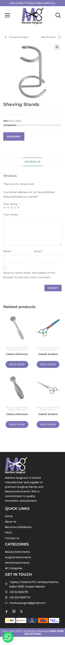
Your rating (11, 204)
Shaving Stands (51, 125)
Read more (17, 364)
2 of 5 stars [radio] (8, 207)
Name (8, 251)
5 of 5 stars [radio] (18, 207)
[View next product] (59, 37)
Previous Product (18, 37)
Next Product (48, 37)
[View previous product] (5, 37)
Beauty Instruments (29, 125)
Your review (11, 214)
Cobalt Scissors (48, 349)
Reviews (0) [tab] (32, 161)
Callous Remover (17, 349)
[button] (7, 15)
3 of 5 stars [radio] (11, 207)
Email (39, 251)
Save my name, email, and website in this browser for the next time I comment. (29, 275)
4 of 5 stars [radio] (15, 207)
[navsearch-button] (57, 15)
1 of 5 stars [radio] (4, 207)
